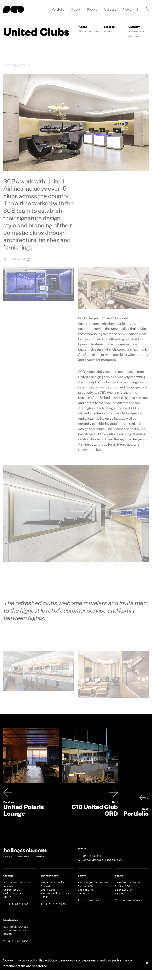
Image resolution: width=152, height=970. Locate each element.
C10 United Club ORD (95, 810)
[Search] (136, 9)
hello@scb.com (25, 850)
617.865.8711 (93, 900)
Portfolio (136, 813)
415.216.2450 (56, 904)
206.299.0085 (130, 900)
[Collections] (147, 9)
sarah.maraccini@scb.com (102, 859)
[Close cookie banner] (147, 963)
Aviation (133, 36)
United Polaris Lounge (23, 810)
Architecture (136, 31)
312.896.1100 (93, 856)
